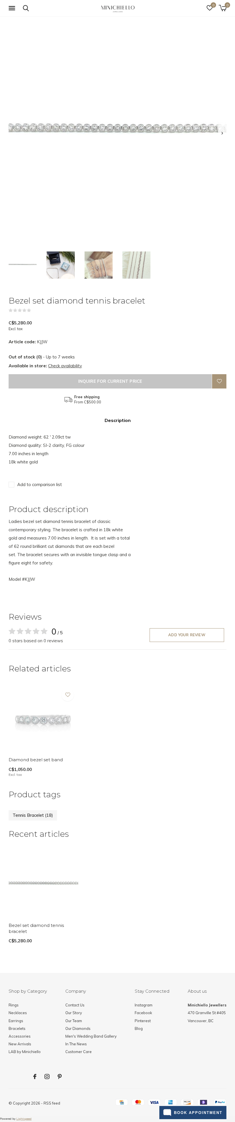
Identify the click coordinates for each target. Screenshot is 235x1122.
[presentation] (222, 133)
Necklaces (18, 1012)
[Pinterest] (60, 1076)
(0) (34, 310)
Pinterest (143, 1020)
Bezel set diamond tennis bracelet (36, 928)
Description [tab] (118, 420)
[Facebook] (34, 1076)
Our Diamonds (78, 1028)
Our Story (73, 1012)
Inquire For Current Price (110, 381)
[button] (13, 8)
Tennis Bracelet (33, 815)
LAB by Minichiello (25, 1051)
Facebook (143, 1012)
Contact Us (75, 1005)
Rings (14, 1005)
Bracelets (17, 1028)
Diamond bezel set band (36, 759)
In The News (76, 1044)
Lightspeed (24, 1119)
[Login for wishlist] (219, 381)
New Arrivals (20, 1044)
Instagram (143, 1005)
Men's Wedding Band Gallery (91, 1036)
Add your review (186, 635)
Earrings (16, 1020)
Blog (139, 1028)
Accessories (20, 1036)
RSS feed (52, 1103)
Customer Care (78, 1051)
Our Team (73, 1020)
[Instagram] (47, 1076)
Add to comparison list (39, 484)
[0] (222, 8)
